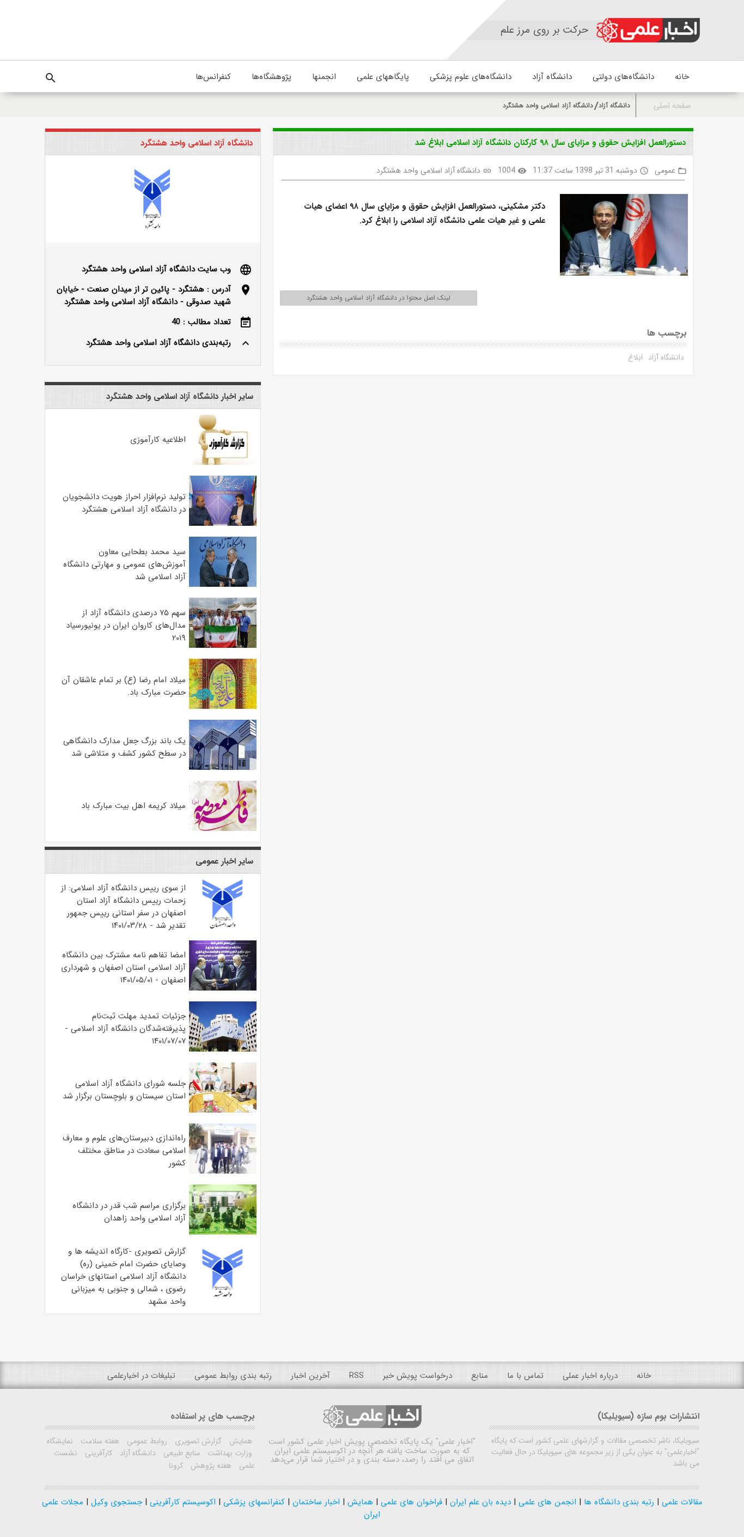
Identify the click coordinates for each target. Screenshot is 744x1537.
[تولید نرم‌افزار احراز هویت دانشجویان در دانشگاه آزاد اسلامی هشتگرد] (223, 523)
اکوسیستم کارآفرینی (181, 1502)
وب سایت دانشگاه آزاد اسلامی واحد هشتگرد (156, 269)
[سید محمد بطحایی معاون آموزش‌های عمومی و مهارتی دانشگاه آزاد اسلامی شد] (223, 584)
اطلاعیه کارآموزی (158, 439)
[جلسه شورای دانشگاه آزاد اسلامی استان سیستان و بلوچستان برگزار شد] (223, 1110)
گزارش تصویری (197, 1441)
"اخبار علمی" (455, 1441)
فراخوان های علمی (410, 1502)
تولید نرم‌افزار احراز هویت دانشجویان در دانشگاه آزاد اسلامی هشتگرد (124, 503)
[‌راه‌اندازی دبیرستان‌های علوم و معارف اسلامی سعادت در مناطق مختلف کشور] (223, 1171)
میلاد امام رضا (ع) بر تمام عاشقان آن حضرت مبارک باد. (124, 686)
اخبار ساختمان (315, 1502)
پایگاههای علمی (383, 76)
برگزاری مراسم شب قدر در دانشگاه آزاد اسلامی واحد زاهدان (129, 1212)
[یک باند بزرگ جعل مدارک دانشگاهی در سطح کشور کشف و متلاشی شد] (223, 767)
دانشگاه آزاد (552, 76)
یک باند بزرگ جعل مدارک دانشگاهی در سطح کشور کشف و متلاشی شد (124, 747)
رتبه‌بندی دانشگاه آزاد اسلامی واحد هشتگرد (158, 342)
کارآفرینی (97, 1453)
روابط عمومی (146, 1441)
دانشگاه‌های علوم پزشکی (470, 76)
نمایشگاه (60, 1441)
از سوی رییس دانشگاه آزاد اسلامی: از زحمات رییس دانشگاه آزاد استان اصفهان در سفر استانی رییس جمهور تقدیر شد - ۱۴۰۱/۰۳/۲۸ (123, 907)
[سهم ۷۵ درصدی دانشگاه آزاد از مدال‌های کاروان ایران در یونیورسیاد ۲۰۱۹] (223, 645)
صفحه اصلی (672, 106)
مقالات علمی (681, 1502)
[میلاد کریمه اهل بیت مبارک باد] (223, 828)
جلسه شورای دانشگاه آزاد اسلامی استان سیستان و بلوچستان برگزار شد (124, 1090)
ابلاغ (635, 357)
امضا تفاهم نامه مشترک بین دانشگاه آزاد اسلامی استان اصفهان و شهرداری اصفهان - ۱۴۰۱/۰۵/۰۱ (123, 968)
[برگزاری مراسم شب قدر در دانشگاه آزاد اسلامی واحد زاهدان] (223, 1232)
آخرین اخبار (310, 1375)
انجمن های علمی (546, 1502)
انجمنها (324, 76)
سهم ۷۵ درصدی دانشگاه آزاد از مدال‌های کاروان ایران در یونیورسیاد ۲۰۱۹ (126, 625)
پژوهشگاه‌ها (271, 76)
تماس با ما (525, 1375)
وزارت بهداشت (228, 1453)
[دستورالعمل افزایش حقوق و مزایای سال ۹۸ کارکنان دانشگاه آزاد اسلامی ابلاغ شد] (620, 237)
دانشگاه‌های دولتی (623, 76)
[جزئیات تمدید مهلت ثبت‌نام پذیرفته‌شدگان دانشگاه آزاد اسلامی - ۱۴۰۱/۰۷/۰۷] (223, 1049)
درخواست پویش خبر (417, 1375)
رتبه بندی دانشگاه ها (617, 1502)
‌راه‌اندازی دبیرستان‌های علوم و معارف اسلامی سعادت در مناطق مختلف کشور (124, 1151)
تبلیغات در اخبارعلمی (141, 1375)
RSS (356, 1375)
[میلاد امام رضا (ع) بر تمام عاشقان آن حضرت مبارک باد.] (223, 706)
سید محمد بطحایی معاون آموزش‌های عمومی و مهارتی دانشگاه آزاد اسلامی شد (124, 564)
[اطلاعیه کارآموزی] (223, 462)
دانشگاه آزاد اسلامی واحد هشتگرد (548, 105)
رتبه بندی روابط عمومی (233, 1375)
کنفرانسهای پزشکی (253, 1502)
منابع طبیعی (180, 1453)
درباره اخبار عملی (590, 1375)
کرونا (176, 1466)
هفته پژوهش (209, 1466)
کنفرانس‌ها (213, 76)
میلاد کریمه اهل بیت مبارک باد (133, 805)
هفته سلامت (98, 1441)
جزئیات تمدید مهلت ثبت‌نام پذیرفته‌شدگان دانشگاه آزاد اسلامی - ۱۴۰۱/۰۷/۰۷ (125, 1029)
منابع (479, 1375)
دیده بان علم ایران (479, 1502)
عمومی (665, 171)
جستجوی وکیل (115, 1502)
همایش (239, 1441)
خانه (682, 76)
